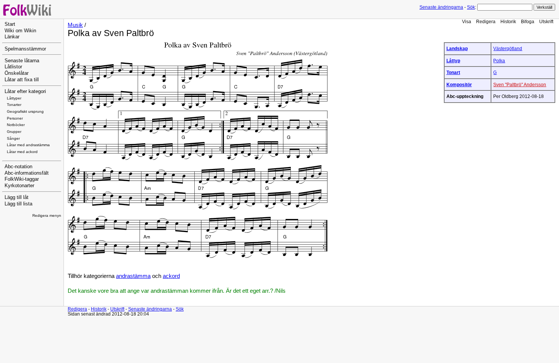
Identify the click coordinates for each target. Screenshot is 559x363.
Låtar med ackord (22, 152)
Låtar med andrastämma (28, 145)
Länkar (12, 36)
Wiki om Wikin (20, 30)
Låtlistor (13, 66)
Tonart (453, 72)
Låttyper (14, 98)
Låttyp (453, 60)
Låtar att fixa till (22, 79)
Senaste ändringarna (441, 7)
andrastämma (133, 276)
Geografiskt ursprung (25, 111)
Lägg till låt (17, 197)
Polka (499, 60)
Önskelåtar (17, 73)
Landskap (457, 48)
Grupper (14, 131)
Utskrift (546, 21)
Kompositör (459, 84)
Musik (75, 25)
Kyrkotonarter (19, 185)
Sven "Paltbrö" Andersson (519, 84)
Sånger (13, 138)
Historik (508, 21)
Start (10, 24)
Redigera (485, 21)
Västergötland (507, 48)
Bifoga (527, 21)
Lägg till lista (18, 204)
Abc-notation (18, 166)
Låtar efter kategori (25, 91)
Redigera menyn (46, 215)
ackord (171, 276)
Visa (466, 21)
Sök (471, 7)
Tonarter (14, 105)
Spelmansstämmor (25, 49)
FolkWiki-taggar (22, 179)
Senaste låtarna (22, 60)
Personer (15, 118)
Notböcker (16, 125)
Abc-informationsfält (27, 173)
